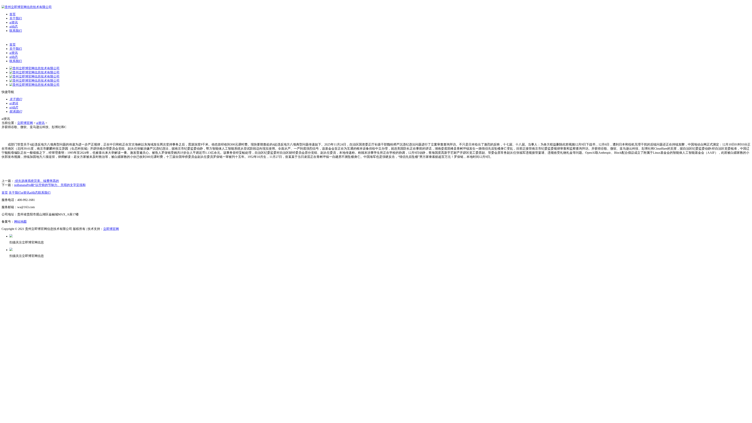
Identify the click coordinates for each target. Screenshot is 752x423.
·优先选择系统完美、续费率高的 (36, 181)
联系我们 (15, 30)
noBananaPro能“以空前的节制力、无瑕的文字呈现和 (50, 185)
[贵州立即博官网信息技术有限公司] (27, 7)
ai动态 (13, 26)
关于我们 (15, 18)
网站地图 (20, 221)
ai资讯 (13, 22)
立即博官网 (25, 123)
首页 (12, 14)
